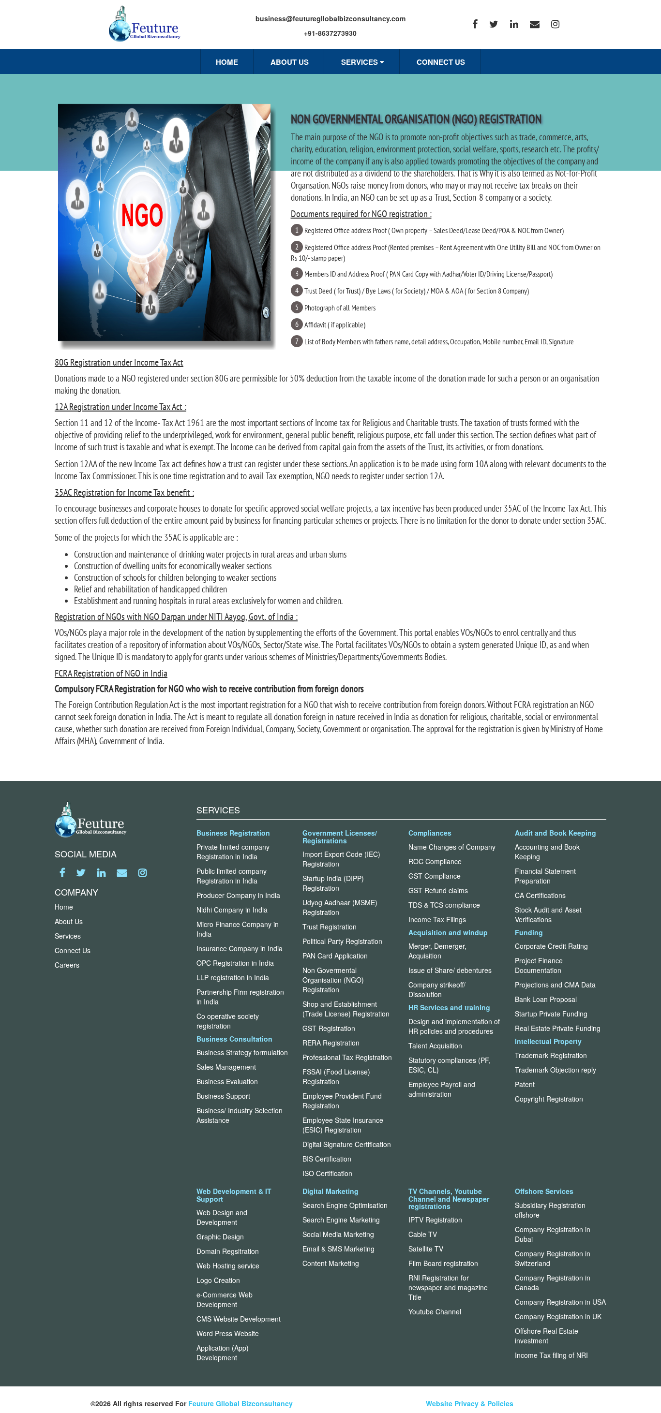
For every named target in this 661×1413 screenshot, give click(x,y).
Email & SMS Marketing (338, 1248)
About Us (69, 921)
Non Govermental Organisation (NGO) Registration (333, 979)
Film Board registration (443, 1263)
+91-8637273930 (330, 33)
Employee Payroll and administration (441, 1089)
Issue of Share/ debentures (450, 970)
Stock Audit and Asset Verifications (548, 914)
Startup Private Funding (551, 1013)
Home (64, 907)
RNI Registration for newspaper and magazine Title (448, 1287)
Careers (67, 965)
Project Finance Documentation (539, 965)
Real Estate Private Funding (558, 1028)
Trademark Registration (551, 1055)
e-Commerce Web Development (224, 1299)
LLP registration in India (232, 977)
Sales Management (226, 1067)
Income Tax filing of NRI (551, 1355)
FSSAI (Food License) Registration (336, 1076)
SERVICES (360, 62)
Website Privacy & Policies (469, 1403)
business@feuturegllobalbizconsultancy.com (330, 18)
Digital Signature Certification (346, 1144)
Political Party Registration (342, 941)
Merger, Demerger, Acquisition (437, 950)
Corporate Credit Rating (551, 946)
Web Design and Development (221, 1217)
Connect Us (72, 950)
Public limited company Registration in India (231, 875)
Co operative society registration (227, 1020)
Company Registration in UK (558, 1316)
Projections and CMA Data (555, 984)
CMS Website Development (238, 1319)
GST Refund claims (438, 890)
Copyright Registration (549, 1099)
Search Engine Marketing (341, 1219)
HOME (227, 62)
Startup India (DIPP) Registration (333, 883)
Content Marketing (330, 1263)
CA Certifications (540, 895)
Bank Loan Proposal (546, 999)
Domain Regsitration (227, 1251)
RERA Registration (331, 1042)
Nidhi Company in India (232, 909)
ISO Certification (327, 1173)
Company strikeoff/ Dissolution (437, 989)
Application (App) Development (222, 1352)
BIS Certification (326, 1158)
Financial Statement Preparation (545, 875)
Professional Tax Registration (347, 1057)
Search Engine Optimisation (345, 1205)
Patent (525, 1084)
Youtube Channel (434, 1311)
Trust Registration (329, 926)
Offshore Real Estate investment (546, 1335)
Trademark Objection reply (555, 1069)
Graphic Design (220, 1236)
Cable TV (422, 1234)
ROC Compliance (435, 861)
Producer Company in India (238, 895)
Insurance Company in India (239, 948)
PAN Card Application (335, 955)
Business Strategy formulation (242, 1052)
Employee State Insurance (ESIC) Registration (342, 1124)
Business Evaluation (227, 1081)
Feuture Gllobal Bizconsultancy (240, 1403)
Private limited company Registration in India (233, 851)
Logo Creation (218, 1280)
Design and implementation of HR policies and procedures (454, 1026)
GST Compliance (434, 876)
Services (68, 936)
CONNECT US (441, 62)
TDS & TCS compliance (444, 905)
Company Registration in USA (560, 1302)
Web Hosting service (227, 1265)
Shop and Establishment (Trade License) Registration (346, 1008)
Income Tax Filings (437, 919)
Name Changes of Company (452, 847)
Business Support (223, 1096)
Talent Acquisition (435, 1045)
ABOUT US (289, 62)
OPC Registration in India (235, 963)
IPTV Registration (435, 1219)
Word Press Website (227, 1333)
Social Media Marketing (338, 1234)
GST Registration (328, 1028)
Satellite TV (425, 1248)
